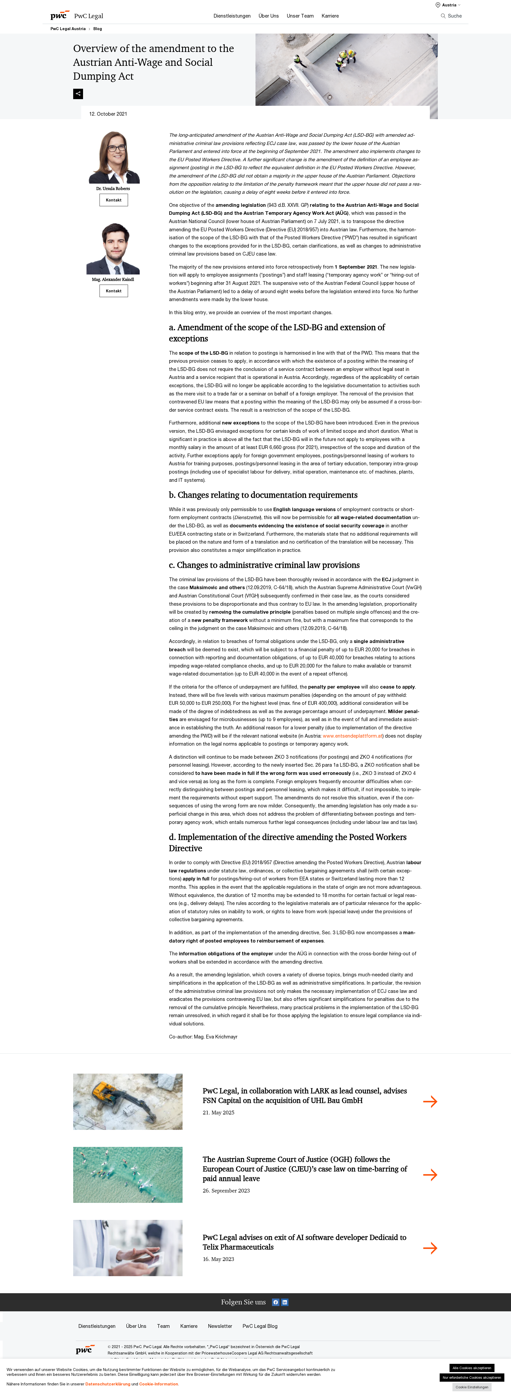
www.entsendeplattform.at (352, 736)
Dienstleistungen (232, 16)
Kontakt (114, 200)
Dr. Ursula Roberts (113, 188)
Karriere (330, 16)
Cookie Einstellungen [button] (472, 1387)
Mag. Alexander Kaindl (113, 279)
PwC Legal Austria (68, 28)
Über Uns (269, 16)
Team (163, 1326)
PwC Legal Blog (260, 1326)
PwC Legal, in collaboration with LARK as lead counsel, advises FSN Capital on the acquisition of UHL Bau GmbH (305, 1095)
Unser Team (300, 16)
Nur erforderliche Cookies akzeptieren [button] (472, 1377)
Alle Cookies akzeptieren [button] (472, 1368)
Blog (97, 28)
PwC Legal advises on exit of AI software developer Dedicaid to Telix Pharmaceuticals (304, 1242)
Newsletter (220, 1326)
